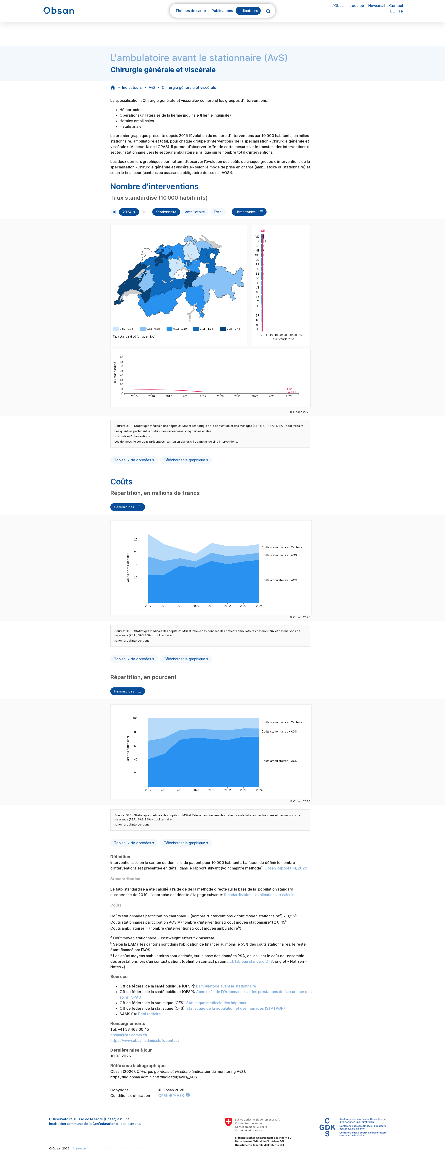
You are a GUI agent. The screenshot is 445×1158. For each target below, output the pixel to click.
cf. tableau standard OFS (251, 961)
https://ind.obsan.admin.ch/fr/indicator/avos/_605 (153, 1077)
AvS (152, 87)
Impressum (80, 1148)
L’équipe (357, 5)
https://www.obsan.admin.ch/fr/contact (144, 1040)
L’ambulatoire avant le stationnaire (225, 986)
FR (401, 11)
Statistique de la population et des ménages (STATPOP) (235, 1008)
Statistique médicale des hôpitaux (216, 1002)
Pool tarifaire (149, 1014)
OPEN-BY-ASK (171, 1095)
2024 (127, 212)
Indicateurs (132, 87)
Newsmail (376, 5)
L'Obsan (338, 5)
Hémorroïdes (245, 212)
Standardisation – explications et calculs (259, 894)
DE (392, 11)
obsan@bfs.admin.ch (128, 1035)
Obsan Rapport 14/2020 (285, 868)
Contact (396, 5)
